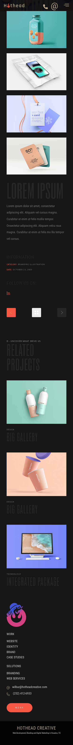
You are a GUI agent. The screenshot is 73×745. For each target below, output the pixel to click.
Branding (13, 673)
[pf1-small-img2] (37, 71)
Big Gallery (22, 437)
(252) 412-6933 (22, 693)
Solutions (14, 666)
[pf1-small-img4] (37, 156)
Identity (12, 646)
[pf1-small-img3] (37, 113)
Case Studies (15, 657)
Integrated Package (33, 581)
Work (10, 634)
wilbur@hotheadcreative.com (29, 687)
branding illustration (31, 264)
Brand (11, 652)
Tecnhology (14, 574)
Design (10, 430)
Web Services (16, 678)
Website (12, 641)
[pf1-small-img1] (37, 29)
